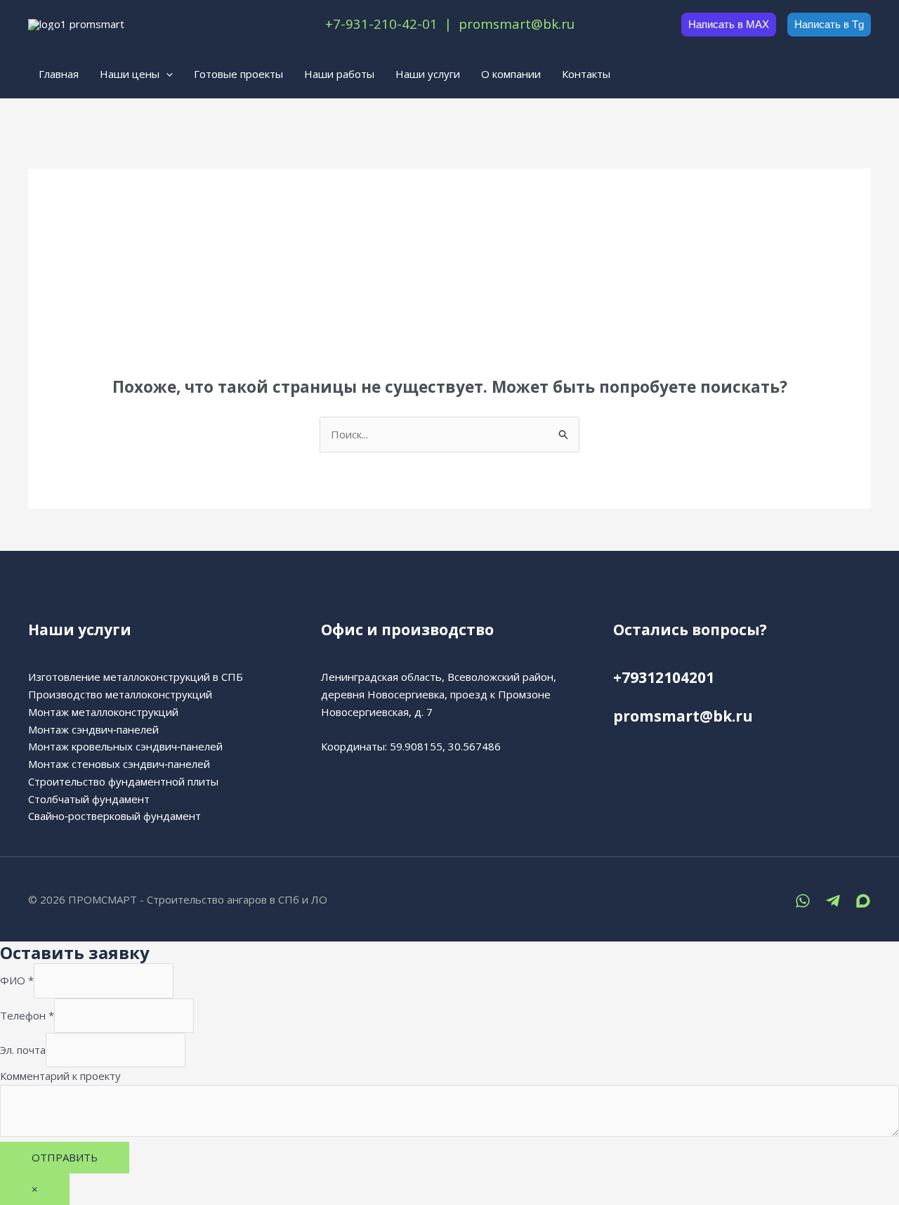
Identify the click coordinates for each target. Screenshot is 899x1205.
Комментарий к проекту (60, 1076)
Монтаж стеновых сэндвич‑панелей (119, 764)
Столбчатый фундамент (89, 799)
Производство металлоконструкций (120, 694)
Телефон (27, 1015)
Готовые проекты (238, 74)
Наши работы (339, 74)
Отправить (65, 1157)
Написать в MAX (728, 24)
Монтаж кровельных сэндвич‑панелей (125, 746)
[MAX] (863, 900)
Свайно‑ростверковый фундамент (114, 816)
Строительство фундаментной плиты (123, 781)
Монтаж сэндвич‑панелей (93, 729)
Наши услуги (427, 74)
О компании (511, 74)
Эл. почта (23, 1050)
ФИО (17, 981)
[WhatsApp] (803, 900)
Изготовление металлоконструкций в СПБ (135, 677)
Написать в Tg (829, 24)
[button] (166, 73)
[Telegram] (833, 900)
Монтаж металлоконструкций (103, 712)
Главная (59, 74)
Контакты (586, 74)
